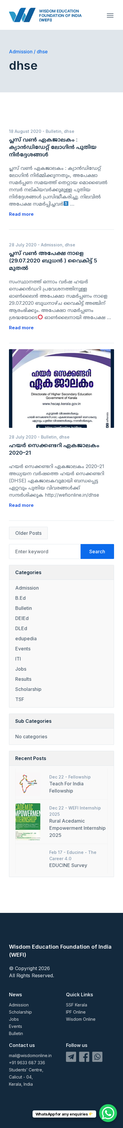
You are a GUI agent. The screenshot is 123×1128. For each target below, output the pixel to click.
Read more (21, 214)
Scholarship (28, 689)
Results (23, 679)
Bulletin (53, 131)
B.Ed (20, 598)
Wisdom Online (81, 1019)
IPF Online (76, 1011)
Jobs (20, 669)
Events (22, 649)
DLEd (21, 628)
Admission (51, 244)
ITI (18, 659)
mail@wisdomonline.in (30, 1055)
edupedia (26, 638)
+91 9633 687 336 (27, 1062)
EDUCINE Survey (68, 865)
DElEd (22, 618)
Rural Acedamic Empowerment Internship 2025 (77, 828)
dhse (69, 131)
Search (97, 551)
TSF (19, 699)
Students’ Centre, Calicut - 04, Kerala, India (26, 1077)
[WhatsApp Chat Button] (108, 1113)
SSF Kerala (76, 1004)
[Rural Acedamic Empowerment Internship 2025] (28, 821)
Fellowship (79, 776)
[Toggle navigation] (110, 15)
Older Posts (28, 533)
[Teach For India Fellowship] (28, 784)
